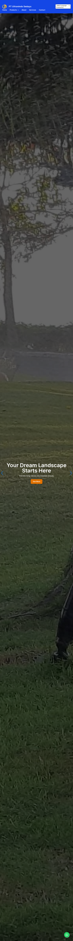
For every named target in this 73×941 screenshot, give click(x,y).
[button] (71, 473)
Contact (42, 10)
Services (32, 10)
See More (36, 481)
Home (4, 10)
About (24, 10)
